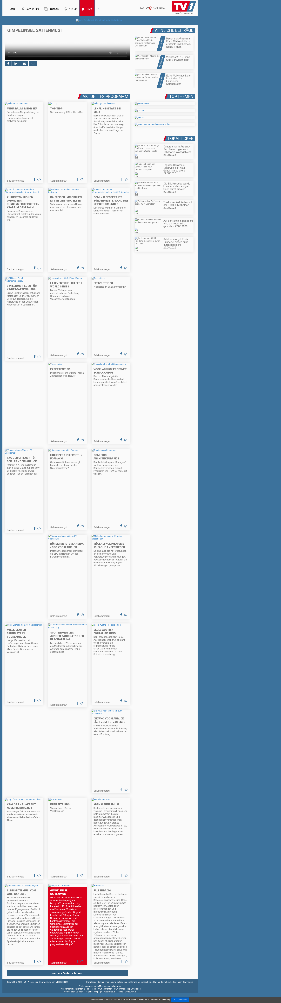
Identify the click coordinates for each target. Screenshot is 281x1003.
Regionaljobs (91, 992)
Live (89, 9)
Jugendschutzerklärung (149, 982)
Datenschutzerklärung (127, 982)
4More (120, 992)
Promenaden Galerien (73, 992)
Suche (73, 9)
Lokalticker (180, 138)
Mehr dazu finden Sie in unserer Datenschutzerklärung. (145, 1000)
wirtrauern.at (130, 992)
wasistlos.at (109, 992)
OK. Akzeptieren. (180, 1000)
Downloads (91, 982)
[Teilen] (24, 63)
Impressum (111, 982)
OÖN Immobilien (121, 989)
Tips (100, 992)
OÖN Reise (136, 989)
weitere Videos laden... (67, 973)
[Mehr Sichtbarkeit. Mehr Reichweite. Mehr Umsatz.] (100, 20)
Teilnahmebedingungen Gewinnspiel (177, 982)
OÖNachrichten (105, 989)
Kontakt (101, 982)
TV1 (61, 989)
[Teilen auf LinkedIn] (16, 63)
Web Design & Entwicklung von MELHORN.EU (48, 982)
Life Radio (91, 989)
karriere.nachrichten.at (75, 989)
